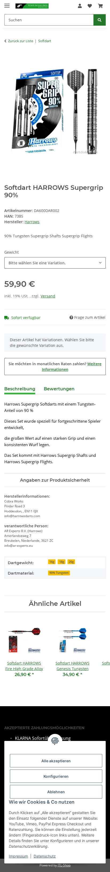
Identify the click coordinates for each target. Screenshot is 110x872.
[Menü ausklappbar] (7, 3)
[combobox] (55, 263)
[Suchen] (99, 20)
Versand (48, 295)
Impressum (18, 856)
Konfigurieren (56, 776)
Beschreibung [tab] (19, 388)
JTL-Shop (64, 865)
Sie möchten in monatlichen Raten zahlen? (55, 366)
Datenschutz (45, 856)
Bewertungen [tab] (59, 388)
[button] (80, 6)
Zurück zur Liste (20, 40)
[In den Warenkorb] (8, 58)
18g (61, 562)
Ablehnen (56, 791)
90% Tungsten (59, 573)
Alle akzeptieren (56, 761)
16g (51, 562)
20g (71, 562)
